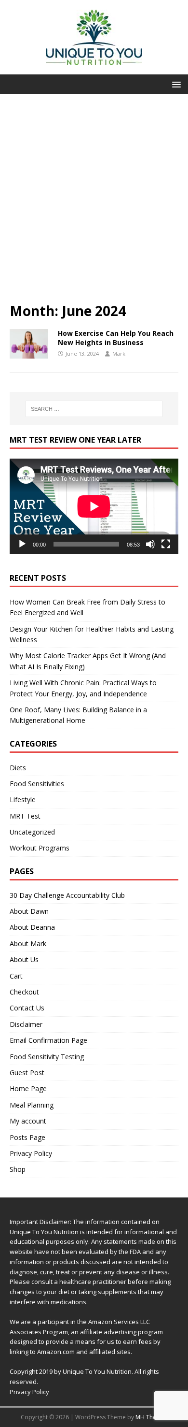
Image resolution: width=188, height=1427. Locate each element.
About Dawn (29, 911)
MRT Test (25, 816)
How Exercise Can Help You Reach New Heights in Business (116, 337)
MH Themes (151, 1417)
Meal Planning (32, 1105)
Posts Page (27, 1137)
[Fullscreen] (166, 544)
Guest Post (27, 1072)
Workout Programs (39, 847)
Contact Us (27, 1007)
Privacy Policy (31, 1153)
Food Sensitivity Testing (47, 1056)
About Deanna (32, 927)
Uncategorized (32, 831)
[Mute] (150, 544)
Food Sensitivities (37, 783)
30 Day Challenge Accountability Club (67, 895)
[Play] (22, 544)
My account (28, 1120)
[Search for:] (94, 409)
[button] (175, 84)
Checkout (24, 991)
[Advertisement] (94, 203)
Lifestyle (23, 799)
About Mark (28, 943)
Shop (18, 1169)
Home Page (28, 1088)
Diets (18, 767)
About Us (24, 959)
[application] (94, 506)
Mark (118, 353)
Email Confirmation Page (48, 1040)
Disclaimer (26, 1024)
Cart (16, 975)
